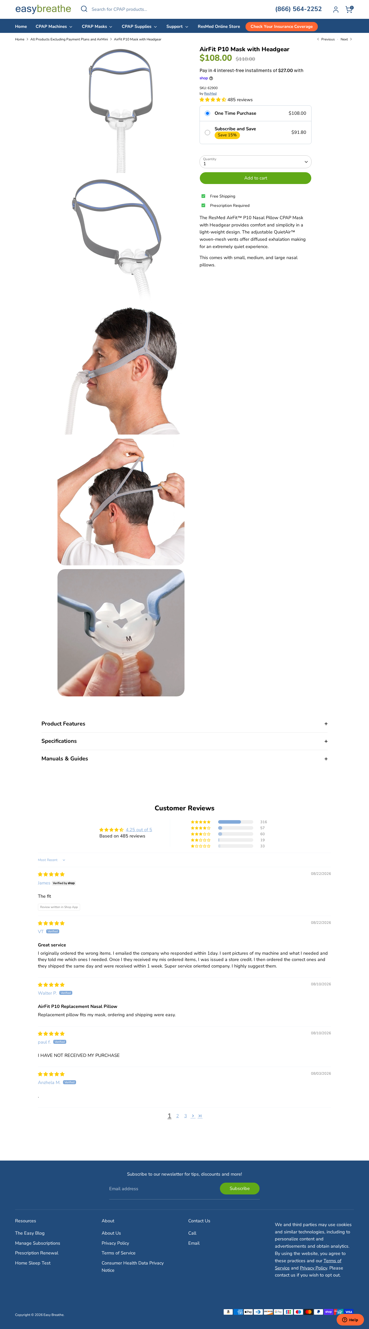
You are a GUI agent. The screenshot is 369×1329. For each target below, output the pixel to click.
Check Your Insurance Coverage (281, 26)
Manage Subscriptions (37, 1243)
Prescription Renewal (36, 1253)
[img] (51, 874)
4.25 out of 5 (139, 830)
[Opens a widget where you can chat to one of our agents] (350, 1320)
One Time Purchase (235, 113)
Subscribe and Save (235, 129)
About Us (111, 1233)
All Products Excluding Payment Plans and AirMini (69, 39)
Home (21, 26)
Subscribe (240, 1188)
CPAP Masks (95, 26)
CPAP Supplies (137, 26)
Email (194, 1243)
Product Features (63, 724)
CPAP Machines (52, 26)
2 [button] (177, 1116)
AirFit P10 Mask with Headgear (137, 39)
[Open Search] (84, 9)
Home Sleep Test (32, 1263)
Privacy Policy (115, 1243)
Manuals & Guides (64, 758)
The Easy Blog (30, 1233)
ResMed (210, 93)
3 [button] (185, 1116)
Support (175, 26)
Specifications (59, 741)
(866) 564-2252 (298, 9)
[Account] (336, 10)
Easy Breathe (53, 1314)
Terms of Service (119, 1253)
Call (192, 1233)
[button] (213, 100)
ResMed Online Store (219, 26)
